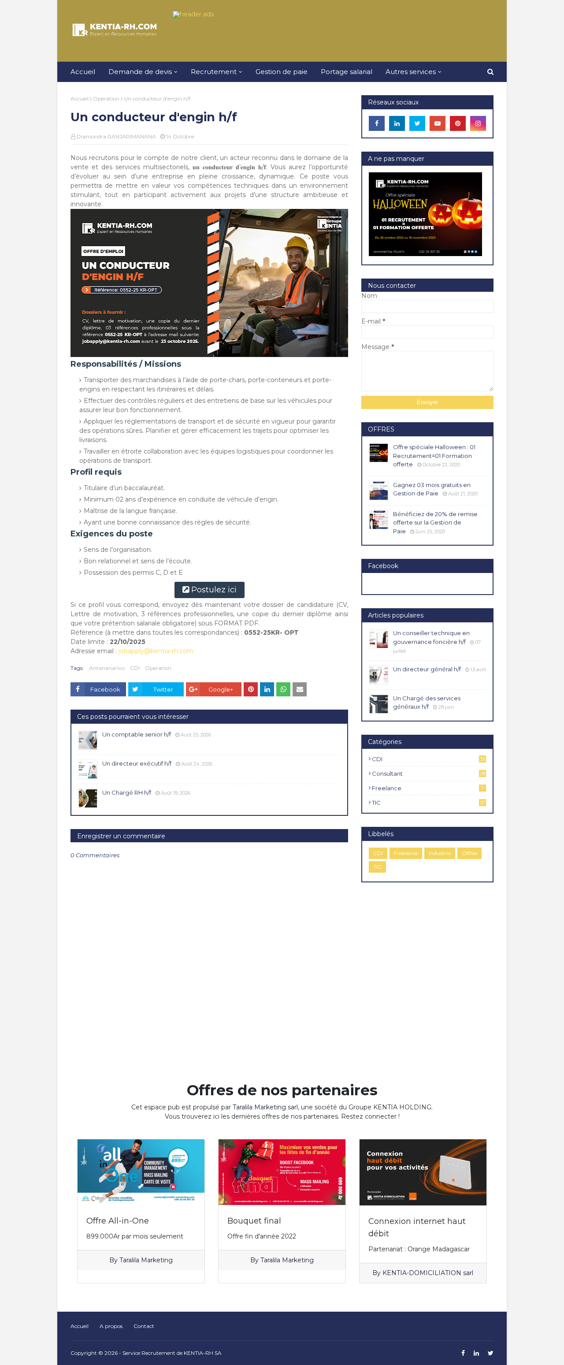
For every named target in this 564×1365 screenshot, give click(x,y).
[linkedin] (397, 123)
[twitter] (417, 123)
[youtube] (437, 123)
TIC (428, 802)
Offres (469, 853)
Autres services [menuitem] (411, 71)
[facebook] (377, 123)
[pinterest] (458, 123)
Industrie (440, 853)
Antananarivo (107, 668)
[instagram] (478, 123)
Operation (106, 98)
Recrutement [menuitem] (214, 71)
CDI (135, 668)
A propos (111, 1326)
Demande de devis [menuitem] (140, 71)
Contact (144, 1326)
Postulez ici (214, 590)
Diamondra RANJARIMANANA (116, 136)
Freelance (428, 788)
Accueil (79, 98)
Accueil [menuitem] (82, 71)
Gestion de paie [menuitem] (282, 71)
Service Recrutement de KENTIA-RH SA (172, 1353)
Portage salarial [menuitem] (346, 71)
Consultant (428, 773)
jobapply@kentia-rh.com (156, 651)
